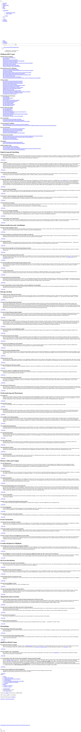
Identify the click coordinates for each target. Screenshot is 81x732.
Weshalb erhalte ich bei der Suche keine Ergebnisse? (12, 129)
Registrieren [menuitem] (5, 21)
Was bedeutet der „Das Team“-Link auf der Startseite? (13, 116)
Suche (4, 40)
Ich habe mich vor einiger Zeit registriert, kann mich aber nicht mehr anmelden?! (18, 63)
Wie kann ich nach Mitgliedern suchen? (10, 131)
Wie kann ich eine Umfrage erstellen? (10, 84)
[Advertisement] (40, 31)
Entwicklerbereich (10, 725)
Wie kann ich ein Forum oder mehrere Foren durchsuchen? (14, 128)
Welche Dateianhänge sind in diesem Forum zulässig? (13, 142)
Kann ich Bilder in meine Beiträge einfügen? (11, 100)
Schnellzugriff (5, 10)
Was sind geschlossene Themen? (9, 104)
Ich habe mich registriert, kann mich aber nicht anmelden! (13, 60)
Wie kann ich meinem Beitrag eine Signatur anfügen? (13, 83)
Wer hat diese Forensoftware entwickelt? (10, 146)
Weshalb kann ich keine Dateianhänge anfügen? (12, 88)
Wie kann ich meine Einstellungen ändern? (11, 69)
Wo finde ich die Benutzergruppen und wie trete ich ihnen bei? (14, 111)
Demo (4, 6)
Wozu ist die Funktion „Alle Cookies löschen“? (12, 66)
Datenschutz (23, 725)
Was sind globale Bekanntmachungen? (10, 101)
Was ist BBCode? (6, 96)
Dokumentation (6, 5)
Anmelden (5, 41)
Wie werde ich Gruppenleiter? (8, 112)
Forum (4, 8)
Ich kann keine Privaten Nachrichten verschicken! (12, 119)
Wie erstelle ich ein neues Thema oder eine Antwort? (13, 81)
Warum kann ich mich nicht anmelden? (10, 61)
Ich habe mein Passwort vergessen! (9, 64)
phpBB (6, 692)
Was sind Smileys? (6, 99)
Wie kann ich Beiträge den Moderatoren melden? (12, 90)
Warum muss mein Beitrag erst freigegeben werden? (12, 92)
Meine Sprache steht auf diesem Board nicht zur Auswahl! (14, 73)
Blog (4, 7)
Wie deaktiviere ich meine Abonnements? (10, 139)
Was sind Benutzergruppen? (8, 110)
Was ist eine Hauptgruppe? (8, 115)
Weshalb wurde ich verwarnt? (8, 89)
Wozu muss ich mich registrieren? (9, 57)
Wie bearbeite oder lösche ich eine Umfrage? (11, 86)
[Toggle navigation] (2, 1)
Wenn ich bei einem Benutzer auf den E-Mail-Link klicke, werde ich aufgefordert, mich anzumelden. (22, 77)
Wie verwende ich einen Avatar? (9, 75)
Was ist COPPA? (6, 58)
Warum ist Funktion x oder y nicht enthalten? (11, 147)
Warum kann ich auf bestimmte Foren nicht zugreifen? (13, 87)
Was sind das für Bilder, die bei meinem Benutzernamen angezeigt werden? (17, 74)
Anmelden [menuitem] (5, 20)
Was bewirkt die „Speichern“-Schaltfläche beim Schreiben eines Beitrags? (16, 91)
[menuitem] (10, 12)
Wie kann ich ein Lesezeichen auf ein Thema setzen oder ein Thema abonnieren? (18, 137)
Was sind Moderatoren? (7, 109)
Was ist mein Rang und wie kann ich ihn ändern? (12, 76)
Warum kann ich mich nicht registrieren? (10, 59)
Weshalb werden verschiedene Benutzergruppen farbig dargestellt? (15, 113)
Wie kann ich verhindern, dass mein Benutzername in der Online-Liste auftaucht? (18, 70)
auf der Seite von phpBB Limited (41, 646)
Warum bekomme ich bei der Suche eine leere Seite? (12, 130)
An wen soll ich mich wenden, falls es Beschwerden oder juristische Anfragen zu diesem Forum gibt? (22, 148)
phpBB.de (5, 258)
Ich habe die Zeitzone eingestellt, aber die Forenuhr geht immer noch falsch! (17, 72)
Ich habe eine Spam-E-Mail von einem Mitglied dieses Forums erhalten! (16, 121)
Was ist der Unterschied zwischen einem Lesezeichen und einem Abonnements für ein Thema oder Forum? (23, 135)
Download (5, 3)
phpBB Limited (70, 256)
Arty (5, 694)
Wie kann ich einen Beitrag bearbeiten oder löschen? (12, 82)
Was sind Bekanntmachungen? (8, 102)
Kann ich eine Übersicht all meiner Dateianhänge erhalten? (14, 143)
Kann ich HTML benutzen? (8, 98)
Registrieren (5, 42)
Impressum (28, 725)
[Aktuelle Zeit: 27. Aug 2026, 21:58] (3, 49)
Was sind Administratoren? (8, 108)
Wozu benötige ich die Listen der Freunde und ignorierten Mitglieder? (16, 124)
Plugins (4, 4)
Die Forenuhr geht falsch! (7, 71)
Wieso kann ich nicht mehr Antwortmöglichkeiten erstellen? (14, 85)
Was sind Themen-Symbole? (8, 105)
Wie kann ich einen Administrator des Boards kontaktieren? (14, 149)
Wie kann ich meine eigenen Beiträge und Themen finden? (14, 132)
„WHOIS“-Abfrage (10, 660)
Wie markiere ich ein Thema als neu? (10, 93)
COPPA (64, 180)
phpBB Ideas (56, 652)
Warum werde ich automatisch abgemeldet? (11, 65)
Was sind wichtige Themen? (8, 103)
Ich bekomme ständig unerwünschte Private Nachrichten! (13, 120)
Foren (4, 16)
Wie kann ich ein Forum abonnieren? (10, 138)
